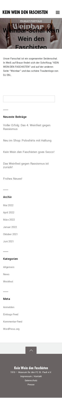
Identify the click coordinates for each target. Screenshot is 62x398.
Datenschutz (31, 380)
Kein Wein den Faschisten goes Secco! (28, 152)
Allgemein (8, 267)
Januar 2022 (10, 227)
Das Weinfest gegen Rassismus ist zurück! (26, 165)
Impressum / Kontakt (31, 376)
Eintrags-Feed (10, 314)
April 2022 (8, 212)
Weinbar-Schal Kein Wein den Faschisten (31, 39)
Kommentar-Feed (12, 322)
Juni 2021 (8, 241)
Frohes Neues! (12, 179)
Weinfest (8, 281)
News (6, 274)
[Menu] (58, 12)
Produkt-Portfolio (31, 21)
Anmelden (8, 307)
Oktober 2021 (10, 234)
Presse (31, 384)
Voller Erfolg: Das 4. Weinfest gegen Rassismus (26, 127)
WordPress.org (11, 329)
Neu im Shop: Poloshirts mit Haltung (27, 140)
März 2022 (9, 220)
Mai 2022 (8, 205)
